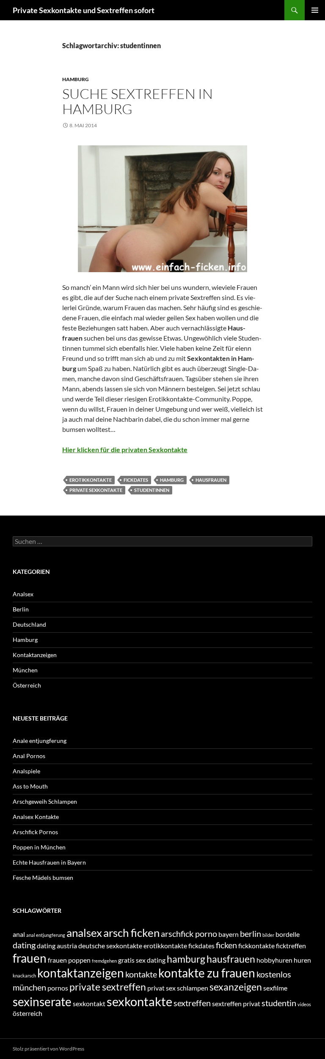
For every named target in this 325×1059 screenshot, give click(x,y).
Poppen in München (39, 847)
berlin (250, 933)
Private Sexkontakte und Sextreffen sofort (83, 10)
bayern (228, 934)
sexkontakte (139, 1001)
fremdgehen (104, 960)
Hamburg (75, 79)
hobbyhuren (274, 960)
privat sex (161, 988)
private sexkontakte (95, 490)
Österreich (27, 685)
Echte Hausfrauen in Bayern (49, 862)
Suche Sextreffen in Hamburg (137, 101)
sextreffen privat (236, 1003)
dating (24, 945)
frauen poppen (69, 960)
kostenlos (273, 974)
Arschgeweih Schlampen (45, 801)
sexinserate (42, 1002)
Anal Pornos (29, 755)
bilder (268, 935)
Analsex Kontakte (36, 816)
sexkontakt (89, 1003)
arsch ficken (131, 932)
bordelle (287, 934)
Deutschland (29, 624)
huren (302, 960)
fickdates (136, 480)
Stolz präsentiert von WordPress (48, 1048)
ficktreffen (291, 946)
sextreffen (192, 1003)
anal (19, 934)
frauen (30, 958)
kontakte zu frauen (206, 973)
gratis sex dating (141, 960)
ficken (226, 945)
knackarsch (24, 975)
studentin (279, 1003)
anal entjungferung (45, 935)
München (25, 670)
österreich (27, 1013)
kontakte (141, 974)
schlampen (192, 988)
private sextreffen (107, 987)
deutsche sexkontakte (110, 946)
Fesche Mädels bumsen (43, 877)
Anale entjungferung (39, 740)
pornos (57, 988)
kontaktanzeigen (80, 973)
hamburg (172, 480)
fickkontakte (256, 946)
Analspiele (26, 771)
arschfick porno (189, 933)
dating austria (57, 946)
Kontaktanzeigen (35, 654)
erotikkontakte (90, 480)
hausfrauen (211, 480)
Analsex (23, 594)
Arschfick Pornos (35, 831)
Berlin (21, 609)
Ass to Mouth (30, 786)
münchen (29, 987)
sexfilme (275, 988)
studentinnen (151, 490)
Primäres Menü (315, 10)
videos (304, 1004)
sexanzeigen (235, 987)
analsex (84, 932)
